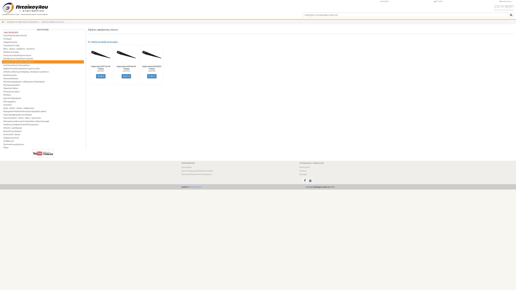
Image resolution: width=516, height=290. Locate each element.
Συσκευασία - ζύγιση (11, 134)
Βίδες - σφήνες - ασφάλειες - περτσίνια (19, 49)
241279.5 (151, 71)
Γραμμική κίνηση (10, 42)
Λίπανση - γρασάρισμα (12, 128)
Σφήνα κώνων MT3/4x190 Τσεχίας (126, 67)
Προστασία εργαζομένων (13, 144)
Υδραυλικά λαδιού (10, 88)
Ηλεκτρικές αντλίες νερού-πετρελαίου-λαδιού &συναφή (26, 121)
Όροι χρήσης (186, 167)
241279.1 (100, 71)
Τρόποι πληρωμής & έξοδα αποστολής (197, 171)
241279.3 (126, 71)
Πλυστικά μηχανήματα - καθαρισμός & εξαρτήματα (24, 81)
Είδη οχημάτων (9, 101)
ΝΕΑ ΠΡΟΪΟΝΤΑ (11, 32)
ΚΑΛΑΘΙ (506, 1)
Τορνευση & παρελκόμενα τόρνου (17, 55)
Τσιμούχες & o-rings (11, 45)
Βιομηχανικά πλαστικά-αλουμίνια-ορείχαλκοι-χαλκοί (24, 111)
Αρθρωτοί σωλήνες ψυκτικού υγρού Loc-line (21, 68)
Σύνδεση (303, 171)
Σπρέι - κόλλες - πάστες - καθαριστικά (18, 108)
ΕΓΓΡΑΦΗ (438, 1)
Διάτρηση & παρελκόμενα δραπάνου (23, 22)
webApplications (195, 187)
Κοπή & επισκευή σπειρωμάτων (16, 65)
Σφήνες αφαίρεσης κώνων (53, 22)
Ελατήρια (7, 95)
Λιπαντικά (7, 105)
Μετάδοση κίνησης (11, 52)
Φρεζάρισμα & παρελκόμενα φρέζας (18, 58)
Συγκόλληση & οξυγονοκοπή (15, 35)
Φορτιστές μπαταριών (12, 131)
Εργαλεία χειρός (10, 75)
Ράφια (5, 147)
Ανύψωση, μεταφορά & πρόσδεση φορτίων (21, 124)
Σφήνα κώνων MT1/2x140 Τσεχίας (100, 67)
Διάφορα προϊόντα (11, 138)
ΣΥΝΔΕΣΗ (385, 1)
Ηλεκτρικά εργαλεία (11, 85)
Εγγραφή (303, 174)
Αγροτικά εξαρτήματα (12, 98)
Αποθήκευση (8, 141)
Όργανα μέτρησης (10, 78)
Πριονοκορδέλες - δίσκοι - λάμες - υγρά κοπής (22, 118)
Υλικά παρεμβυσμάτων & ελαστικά (17, 114)
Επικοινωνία (304, 167)
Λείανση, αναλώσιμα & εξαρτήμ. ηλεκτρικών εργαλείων (26, 71)
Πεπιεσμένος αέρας (11, 91)
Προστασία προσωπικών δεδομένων (196, 174)
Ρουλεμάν (7, 39)
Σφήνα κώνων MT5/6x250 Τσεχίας (151, 67)
